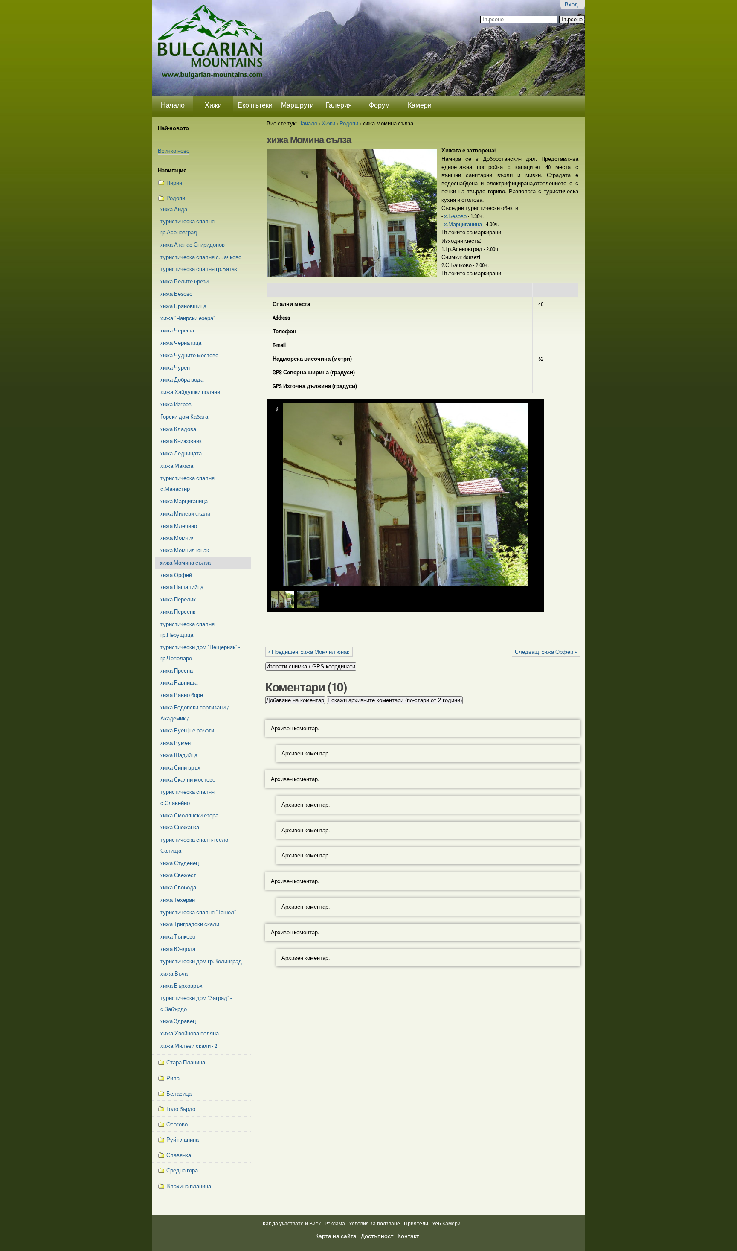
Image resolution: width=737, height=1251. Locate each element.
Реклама (335, 1224)
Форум (379, 105)
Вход (571, 4)
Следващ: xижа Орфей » (546, 652)
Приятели (416, 1224)
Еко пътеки (255, 105)
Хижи (213, 105)
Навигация (172, 170)
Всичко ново (173, 151)
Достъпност (377, 1236)
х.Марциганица (463, 224)
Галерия (338, 105)
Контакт (408, 1236)
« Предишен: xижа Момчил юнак (308, 652)
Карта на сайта (336, 1236)
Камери (420, 105)
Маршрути (297, 105)
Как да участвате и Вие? (292, 1224)
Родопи (348, 123)
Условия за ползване (374, 1224)
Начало (173, 105)
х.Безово (456, 216)
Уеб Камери (447, 1224)
